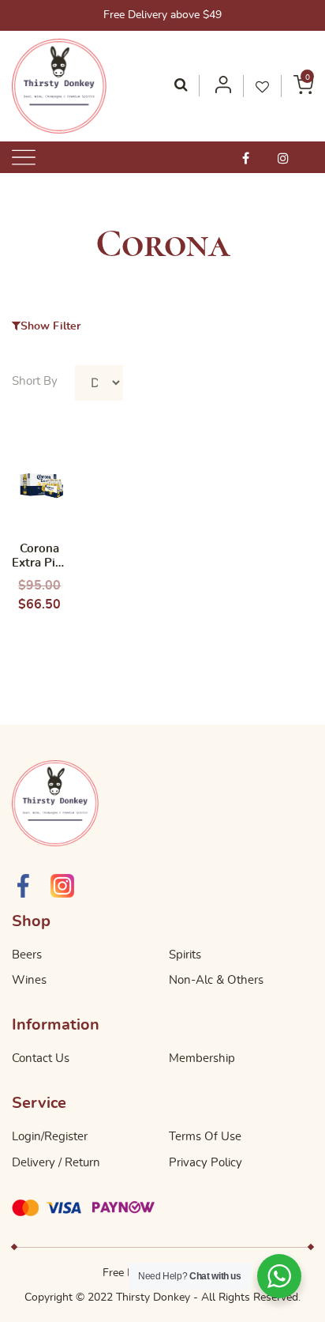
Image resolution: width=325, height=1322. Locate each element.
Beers (27, 955)
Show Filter (50, 326)
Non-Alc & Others (216, 980)
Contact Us (40, 1058)
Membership (202, 1058)
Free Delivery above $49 (162, 15)
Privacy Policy (205, 1163)
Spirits (185, 955)
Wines (29, 980)
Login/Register (50, 1137)
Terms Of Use (205, 1137)
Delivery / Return (56, 1163)
